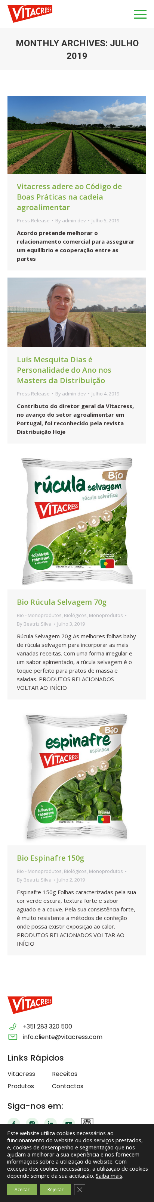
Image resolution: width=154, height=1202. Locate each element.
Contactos (67, 1086)
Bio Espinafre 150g (50, 858)
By (70, 220)
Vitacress (21, 1074)
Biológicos (75, 615)
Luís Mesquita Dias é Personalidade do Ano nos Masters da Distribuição (64, 369)
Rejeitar (55, 1189)
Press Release (33, 220)
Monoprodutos (106, 615)
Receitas (64, 1074)
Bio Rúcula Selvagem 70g (62, 602)
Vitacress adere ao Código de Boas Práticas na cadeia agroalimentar (69, 196)
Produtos (20, 1086)
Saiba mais (109, 1175)
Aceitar (22, 1189)
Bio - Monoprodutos (39, 615)
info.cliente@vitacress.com (62, 1037)
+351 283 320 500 (47, 1026)
